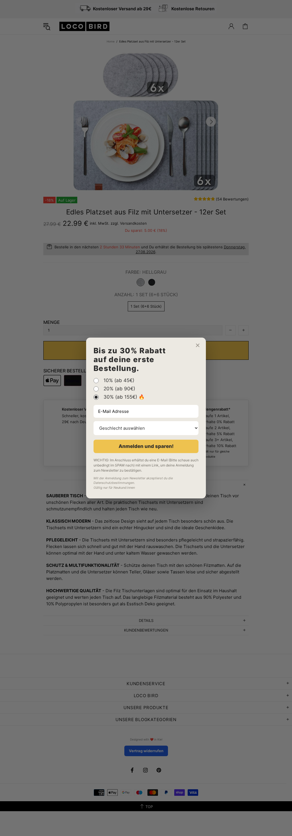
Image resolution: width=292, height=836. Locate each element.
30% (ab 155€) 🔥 (124, 397)
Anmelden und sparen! (146, 446)
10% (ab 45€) (119, 380)
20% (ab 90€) (119, 388)
